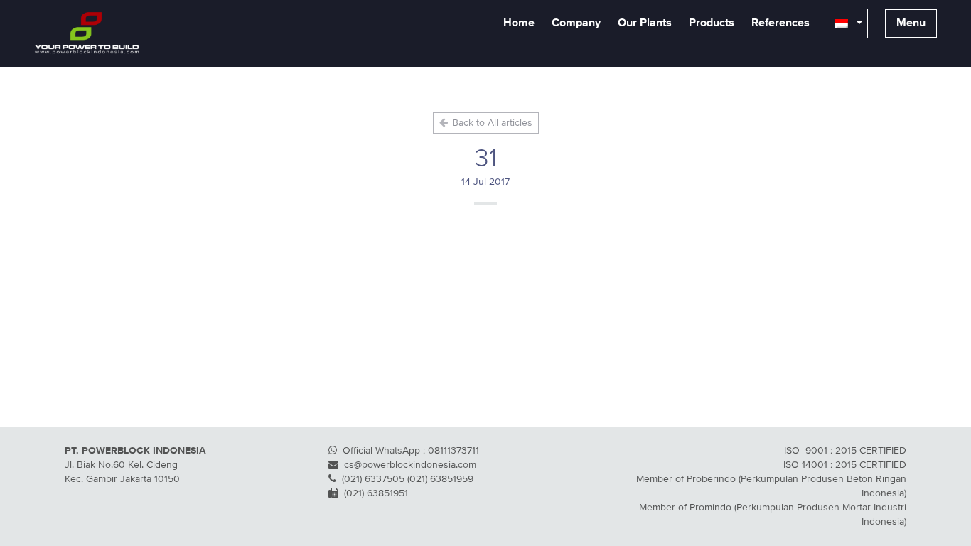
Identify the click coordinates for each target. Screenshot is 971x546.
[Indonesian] (847, 23)
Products (711, 23)
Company (576, 23)
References (780, 23)
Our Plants (645, 23)
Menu (911, 23)
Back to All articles (490, 123)
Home (519, 23)
